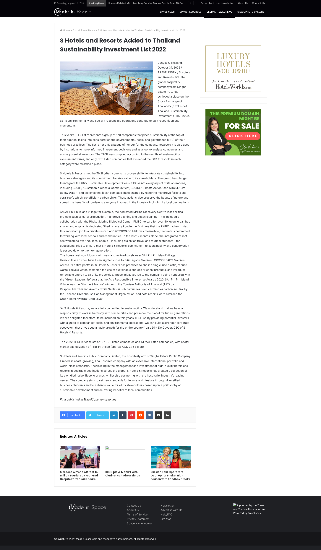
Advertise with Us (171, 510)
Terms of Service (137, 514)
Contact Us (258, 3)
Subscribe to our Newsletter (217, 3)
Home (66, 30)
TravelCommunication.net (100, 399)
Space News (167, 11)
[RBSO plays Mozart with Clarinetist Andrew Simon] (125, 457)
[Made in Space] (72, 12)
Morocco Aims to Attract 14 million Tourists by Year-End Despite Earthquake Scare (79, 475)
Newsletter (167, 505)
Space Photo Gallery (250, 11)
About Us (242, 3)
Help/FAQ (166, 514)
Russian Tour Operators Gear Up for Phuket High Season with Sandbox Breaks (170, 475)
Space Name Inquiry (139, 523)
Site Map (165, 518)
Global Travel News (219, 11)
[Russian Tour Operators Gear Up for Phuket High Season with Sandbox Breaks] (170, 457)
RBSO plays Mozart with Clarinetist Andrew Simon (122, 473)
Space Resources (190, 11)
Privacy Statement (138, 518)
